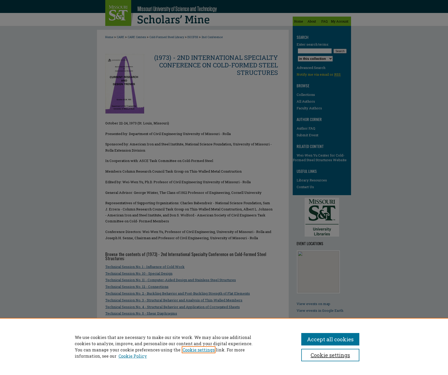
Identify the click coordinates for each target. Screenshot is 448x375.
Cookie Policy (132, 356)
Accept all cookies (330, 339)
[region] (224, 346)
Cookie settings (199, 349)
